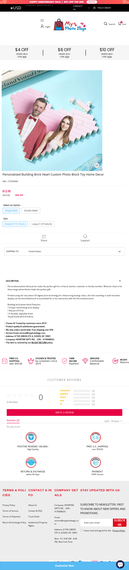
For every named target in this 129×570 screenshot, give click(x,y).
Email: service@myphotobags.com (66, 520)
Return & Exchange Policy (14, 522)
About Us (32, 505)
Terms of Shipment (11, 516)
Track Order (104, 7)
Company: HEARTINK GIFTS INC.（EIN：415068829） (64, 508)
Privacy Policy (9, 505)
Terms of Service (10, 510)
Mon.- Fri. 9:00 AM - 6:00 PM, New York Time (65, 540)
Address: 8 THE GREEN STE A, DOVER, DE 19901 (65, 531)
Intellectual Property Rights (37, 524)
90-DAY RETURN (39, 342)
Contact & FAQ (35, 510)
